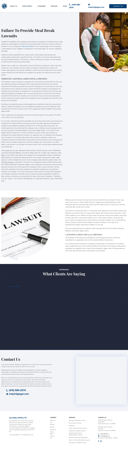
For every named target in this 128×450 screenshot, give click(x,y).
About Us (13, 6)
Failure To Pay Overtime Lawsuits (78, 428)
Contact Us (53, 429)
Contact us (118, 6)
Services (54, 6)
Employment (27, 6)
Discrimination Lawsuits (75, 423)
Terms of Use (52, 437)
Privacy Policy (52, 432)
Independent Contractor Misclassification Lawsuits (76, 434)
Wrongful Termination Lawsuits (77, 420)
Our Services (52, 423)
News (65, 6)
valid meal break (27, 46)
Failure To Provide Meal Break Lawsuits (79, 440)
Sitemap (52, 427)
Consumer (42, 6)
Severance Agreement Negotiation (78, 437)
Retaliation (72, 425)
